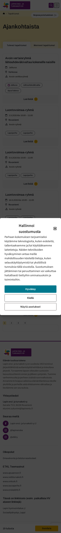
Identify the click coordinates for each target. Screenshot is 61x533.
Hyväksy (30, 289)
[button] (55, 228)
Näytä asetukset (30, 306)
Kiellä (30, 297)
